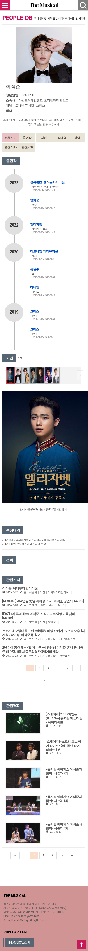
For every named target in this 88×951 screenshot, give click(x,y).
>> (43, 680)
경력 (77, 137)
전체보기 (11, 137)
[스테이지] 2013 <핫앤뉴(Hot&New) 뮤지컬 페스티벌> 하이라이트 (64, 718)
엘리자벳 (36, 224)
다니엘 (34, 287)
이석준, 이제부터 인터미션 (20, 588)
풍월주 (34, 269)
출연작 (27, 137)
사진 (44, 137)
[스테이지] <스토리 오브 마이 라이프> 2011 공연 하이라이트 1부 (63, 745)
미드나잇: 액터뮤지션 (44, 251)
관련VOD (27, 147)
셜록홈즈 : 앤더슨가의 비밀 (47, 182)
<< (11, 668)
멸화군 (34, 200)
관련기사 (11, 147)
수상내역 (60, 137)
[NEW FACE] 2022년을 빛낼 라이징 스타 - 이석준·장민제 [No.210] (43, 601)
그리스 (34, 311)
